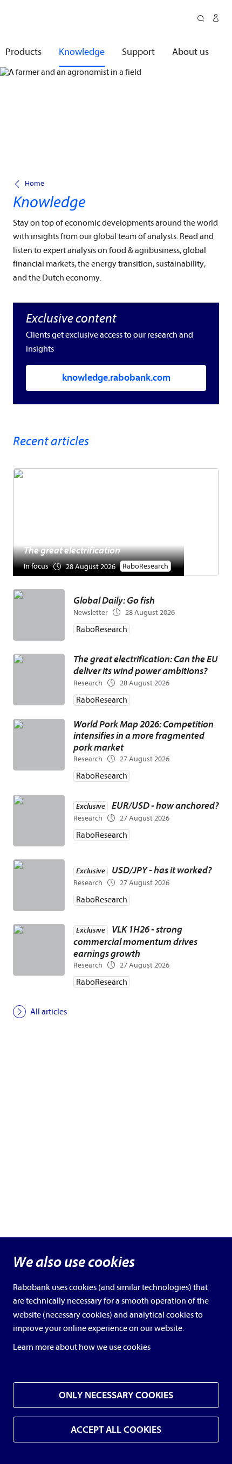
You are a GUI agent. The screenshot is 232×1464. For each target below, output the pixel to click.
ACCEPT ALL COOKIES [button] (116, 1429)
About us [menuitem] (190, 52)
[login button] (216, 19)
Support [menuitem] (138, 52)
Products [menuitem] (23, 52)
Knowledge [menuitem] (82, 52)
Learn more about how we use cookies (82, 1347)
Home (34, 183)
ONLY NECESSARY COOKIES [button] (116, 1395)
